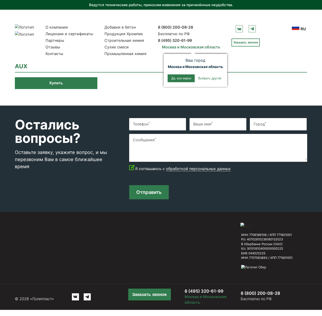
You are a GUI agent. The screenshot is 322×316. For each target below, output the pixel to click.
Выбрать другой (209, 78)
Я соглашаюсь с (183, 168)
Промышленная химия (125, 53)
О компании (56, 27)
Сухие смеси (116, 47)
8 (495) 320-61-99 (175, 40)
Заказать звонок (245, 42)
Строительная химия (124, 40)
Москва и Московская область (191, 47)
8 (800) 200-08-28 (175, 27)
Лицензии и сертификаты (69, 33)
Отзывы (52, 47)
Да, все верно (181, 78)
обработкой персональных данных (198, 168)
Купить (56, 83)
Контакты (54, 53)
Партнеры (54, 40)
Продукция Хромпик (123, 33)
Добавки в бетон (120, 27)
